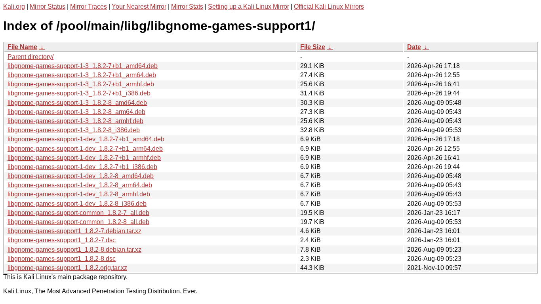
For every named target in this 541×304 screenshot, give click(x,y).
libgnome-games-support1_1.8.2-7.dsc (62, 240)
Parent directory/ (30, 56)
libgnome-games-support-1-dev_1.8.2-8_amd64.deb (81, 176)
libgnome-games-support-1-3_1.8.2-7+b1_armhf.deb (81, 84)
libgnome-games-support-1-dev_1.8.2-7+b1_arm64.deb (85, 148)
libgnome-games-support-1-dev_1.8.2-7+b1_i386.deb (82, 166)
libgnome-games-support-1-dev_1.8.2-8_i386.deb (77, 203)
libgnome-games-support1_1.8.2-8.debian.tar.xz (74, 249)
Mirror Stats (187, 6)
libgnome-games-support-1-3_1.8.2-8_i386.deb (74, 130)
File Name (22, 47)
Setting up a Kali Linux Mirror (248, 6)
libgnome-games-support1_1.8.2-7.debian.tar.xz (74, 231)
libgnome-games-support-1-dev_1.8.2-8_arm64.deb (80, 185)
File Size (312, 47)
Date (414, 47)
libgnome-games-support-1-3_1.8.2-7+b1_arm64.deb (82, 75)
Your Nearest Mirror (139, 6)
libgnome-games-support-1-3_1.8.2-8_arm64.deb (76, 111)
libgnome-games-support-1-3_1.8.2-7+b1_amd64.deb (83, 66)
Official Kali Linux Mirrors (329, 6)
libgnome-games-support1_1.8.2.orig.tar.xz (67, 267)
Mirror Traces (88, 6)
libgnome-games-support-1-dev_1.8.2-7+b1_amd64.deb (86, 139)
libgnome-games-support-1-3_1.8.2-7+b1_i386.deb (79, 93)
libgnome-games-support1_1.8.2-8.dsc (62, 258)
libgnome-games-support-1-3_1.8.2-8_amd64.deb (77, 102)
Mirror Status (47, 6)
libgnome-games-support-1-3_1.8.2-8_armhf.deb (75, 121)
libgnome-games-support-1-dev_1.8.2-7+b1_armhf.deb (84, 157)
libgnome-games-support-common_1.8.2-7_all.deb (78, 212)
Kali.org (14, 6)
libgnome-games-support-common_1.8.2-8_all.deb (78, 221)
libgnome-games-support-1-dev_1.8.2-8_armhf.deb (79, 194)
